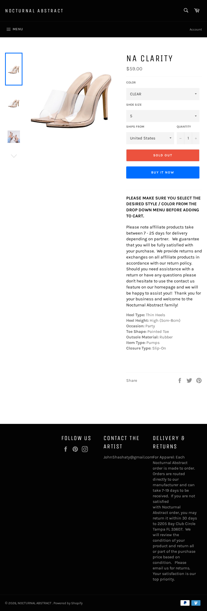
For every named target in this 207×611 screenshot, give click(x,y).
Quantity (184, 126)
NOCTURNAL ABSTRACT (34, 11)
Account (196, 29)
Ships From (135, 126)
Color (131, 82)
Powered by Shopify (68, 603)
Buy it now (163, 172)
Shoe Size (134, 104)
